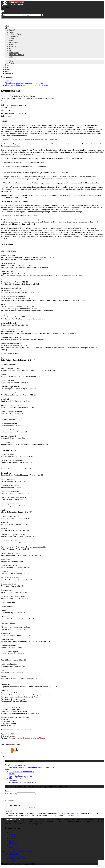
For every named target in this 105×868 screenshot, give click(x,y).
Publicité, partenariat (18, 858)
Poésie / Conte (13, 36)
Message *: (9, 801)
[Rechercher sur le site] (2, 11)
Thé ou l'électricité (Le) (18, 778)
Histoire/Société (14, 53)
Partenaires (14, 854)
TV (5, 59)
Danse (11, 40)
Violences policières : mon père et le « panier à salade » (27, 85)
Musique (11, 32)
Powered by (6, 753)
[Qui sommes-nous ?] (1, 17)
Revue (6, 67)
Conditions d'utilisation (67, 813)
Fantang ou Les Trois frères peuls (22, 782)
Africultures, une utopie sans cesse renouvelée (24, 83)
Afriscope (8, 69)
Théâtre (11, 38)
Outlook (17, 744)
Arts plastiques (13, 42)
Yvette (12, 774)
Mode (10, 51)
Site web (8, 116)
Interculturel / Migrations (16, 55)
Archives (40, 864)
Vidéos (11, 61)
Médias (11, 57)
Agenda (7, 71)
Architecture (12, 47)
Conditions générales (17, 856)
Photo (11, 44)
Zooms (7, 65)
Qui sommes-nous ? (13, 819)
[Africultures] (12, 8)
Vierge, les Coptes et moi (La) (21, 776)
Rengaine (13, 780)
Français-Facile (9, 73)
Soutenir (8, 81)
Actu (6, 28)
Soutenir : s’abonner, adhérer (20, 851)
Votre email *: (10, 793)
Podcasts (11, 63)
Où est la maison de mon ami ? (21, 772)
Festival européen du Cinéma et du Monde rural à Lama (31, 767)
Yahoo (14, 744)
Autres (20, 744)
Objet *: (8, 791)
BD (10, 49)
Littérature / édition (15, 34)
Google (11, 744)
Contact (12, 860)
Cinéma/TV (12, 30)
